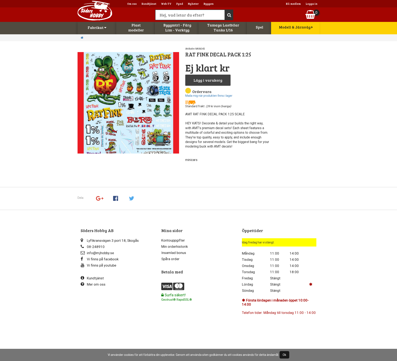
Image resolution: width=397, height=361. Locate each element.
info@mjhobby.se (100, 253)
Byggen (208, 4)
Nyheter (193, 4)
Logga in (311, 4)
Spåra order (170, 259)
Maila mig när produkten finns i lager (208, 95)
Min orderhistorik (174, 246)
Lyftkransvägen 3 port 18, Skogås (113, 240)
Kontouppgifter (173, 240)
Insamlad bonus (173, 253)
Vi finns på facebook (102, 259)
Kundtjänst (148, 4)
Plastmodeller (136, 27)
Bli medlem (293, 4)
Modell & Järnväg (295, 27)
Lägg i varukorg (208, 80)
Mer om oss (96, 284)
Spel (259, 27)
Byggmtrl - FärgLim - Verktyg (177, 27)
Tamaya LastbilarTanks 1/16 (223, 27)
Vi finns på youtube (101, 265)
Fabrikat (96, 27)
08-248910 (96, 247)
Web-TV (166, 4)
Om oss (132, 4)
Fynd (179, 4)
